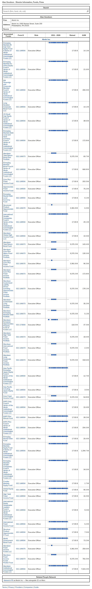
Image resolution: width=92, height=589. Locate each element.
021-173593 (20, 325)
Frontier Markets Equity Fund (7, 483)
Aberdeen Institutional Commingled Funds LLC (8, 569)
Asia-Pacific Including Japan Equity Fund (8, 390)
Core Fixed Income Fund (8, 397)
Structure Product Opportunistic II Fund (8, 532)
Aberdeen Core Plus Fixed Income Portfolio (7, 273)
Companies (28, 587)
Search (46, 8)
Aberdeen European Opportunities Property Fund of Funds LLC (8, 324)
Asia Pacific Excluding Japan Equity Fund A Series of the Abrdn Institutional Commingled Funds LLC (8, 375)
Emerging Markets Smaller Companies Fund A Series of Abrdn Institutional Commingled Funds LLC (8, 469)
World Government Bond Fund (8, 540)
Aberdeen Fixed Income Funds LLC (7, 548)
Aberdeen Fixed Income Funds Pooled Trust (8, 559)
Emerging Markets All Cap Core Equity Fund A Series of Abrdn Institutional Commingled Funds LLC (8, 50)
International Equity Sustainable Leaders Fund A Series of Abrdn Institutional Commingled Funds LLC (8, 510)
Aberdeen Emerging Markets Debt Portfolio (8, 313)
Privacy (11, 587)
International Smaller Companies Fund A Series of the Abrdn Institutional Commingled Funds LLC (8, 222)
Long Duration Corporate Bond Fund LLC (7, 107)
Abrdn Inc (46, 39)
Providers (19, 587)
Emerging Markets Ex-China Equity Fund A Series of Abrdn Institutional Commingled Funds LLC (8, 69)
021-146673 (20, 156)
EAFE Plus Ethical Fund (8, 417)
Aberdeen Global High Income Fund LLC (8, 236)
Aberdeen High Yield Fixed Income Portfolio (7, 337)
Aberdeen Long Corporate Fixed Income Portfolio (7, 360)
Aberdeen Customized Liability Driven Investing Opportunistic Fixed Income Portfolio (8, 288)
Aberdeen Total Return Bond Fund (7, 244)
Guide (36, 587)
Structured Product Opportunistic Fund (8, 208)
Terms (4, 587)
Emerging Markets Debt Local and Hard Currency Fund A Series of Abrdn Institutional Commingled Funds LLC (8, 140)
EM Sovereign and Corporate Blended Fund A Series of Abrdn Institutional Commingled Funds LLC (8, 89)
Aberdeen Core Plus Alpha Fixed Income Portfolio (7, 253)
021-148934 (20, 51)
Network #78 (8, 580)
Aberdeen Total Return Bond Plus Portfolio (7, 156)
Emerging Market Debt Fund (8, 438)
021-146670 (20, 208)
